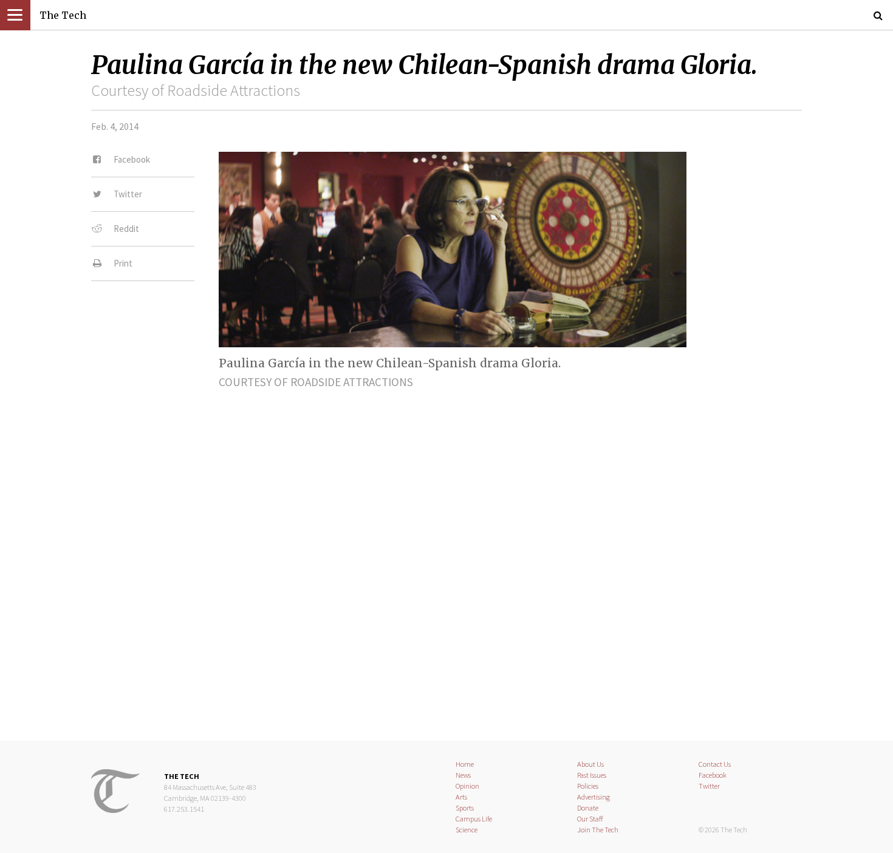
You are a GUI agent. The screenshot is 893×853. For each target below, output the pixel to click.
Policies (587, 785)
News (463, 775)
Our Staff (590, 818)
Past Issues (591, 775)
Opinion (467, 785)
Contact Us (715, 764)
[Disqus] (446, 554)
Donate (587, 807)
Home (465, 764)
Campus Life (474, 818)
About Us (590, 764)
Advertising (593, 796)
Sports (465, 807)
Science (466, 829)
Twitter (709, 785)
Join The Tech (597, 829)
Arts (461, 796)
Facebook (713, 775)
